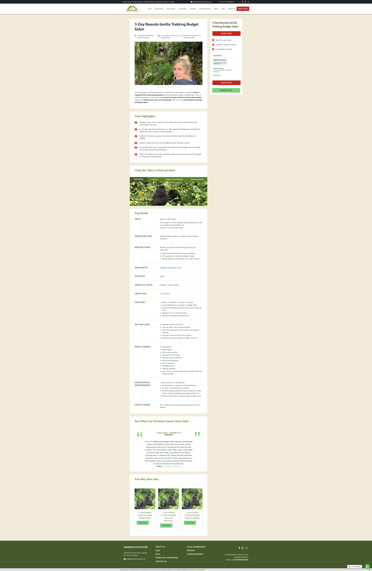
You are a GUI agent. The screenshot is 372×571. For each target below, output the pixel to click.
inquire (168, 223)
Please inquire (167, 259)
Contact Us (231, 9)
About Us (159, 547)
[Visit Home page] (133, 9)
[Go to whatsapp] (367, 566)
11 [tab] (175, 87)
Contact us (161, 561)
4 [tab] (163, 87)
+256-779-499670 (227, 2)
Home (150, 9)
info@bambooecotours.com (201, 2)
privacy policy (201, 569)
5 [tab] (165, 87)
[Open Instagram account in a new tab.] (245, 2)
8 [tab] (170, 87)
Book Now (243, 9)
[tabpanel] (168, 443)
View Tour (143, 523)
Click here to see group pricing (171, 228)
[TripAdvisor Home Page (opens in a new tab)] (217, 55)
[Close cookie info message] (369, 569)
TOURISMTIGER (241, 560)
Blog (223, 9)
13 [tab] (179, 87)
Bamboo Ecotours (219, 60)
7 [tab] (168, 87)
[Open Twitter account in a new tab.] (248, 2)
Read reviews (216, 75)
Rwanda (193, 9)
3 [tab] (161, 87)
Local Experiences (205, 9)
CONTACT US (226, 90)
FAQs (157, 550)
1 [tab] (158, 87)
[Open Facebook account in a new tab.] (242, 2)
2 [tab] (168, 466)
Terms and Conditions (166, 558)
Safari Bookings (195, 554)
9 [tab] (172, 87)
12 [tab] (177, 87)
